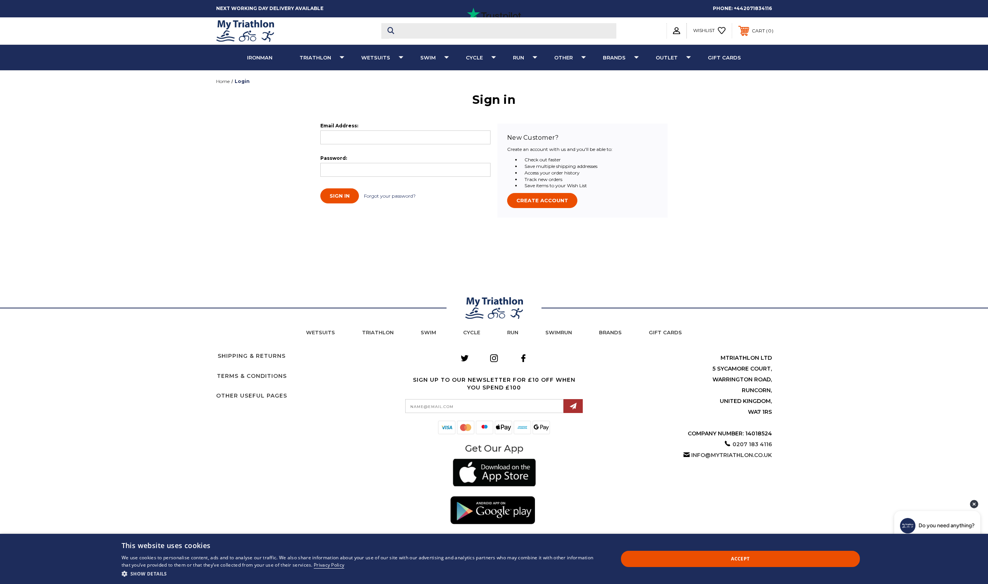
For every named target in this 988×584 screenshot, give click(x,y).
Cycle (474, 57)
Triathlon (315, 57)
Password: (333, 158)
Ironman (259, 57)
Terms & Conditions (252, 375)
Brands (614, 57)
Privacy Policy (329, 565)
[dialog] (494, 559)
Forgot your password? (390, 196)
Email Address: (339, 126)
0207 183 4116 (752, 444)
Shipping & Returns (252, 355)
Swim (428, 57)
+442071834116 (753, 8)
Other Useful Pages (251, 395)
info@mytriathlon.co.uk (731, 455)
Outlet (667, 57)
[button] (494, 474)
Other (563, 57)
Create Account (542, 200)
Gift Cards (724, 57)
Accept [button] (740, 558)
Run (518, 57)
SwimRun (558, 332)
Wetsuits (375, 57)
